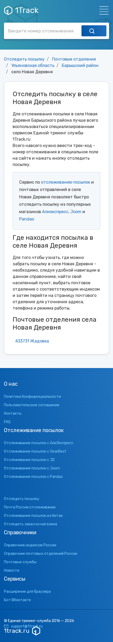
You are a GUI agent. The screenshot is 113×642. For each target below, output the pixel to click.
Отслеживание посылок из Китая (33, 515)
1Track (26, 10)
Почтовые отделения (74, 59)
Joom (75, 211)
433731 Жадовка (32, 341)
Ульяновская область (32, 65)
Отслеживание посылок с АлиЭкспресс (38, 443)
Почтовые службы (20, 562)
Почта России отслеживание (30, 507)
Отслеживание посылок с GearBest (35, 451)
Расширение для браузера (27, 591)
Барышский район (80, 65)
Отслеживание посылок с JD (29, 460)
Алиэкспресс (55, 211)
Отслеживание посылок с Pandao (33, 476)
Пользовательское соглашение (31, 405)
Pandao (26, 219)
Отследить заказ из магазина (30, 524)
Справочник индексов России (30, 545)
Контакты (13, 413)
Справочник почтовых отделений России (40, 553)
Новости (11, 570)
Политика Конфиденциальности (32, 396)
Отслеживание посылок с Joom (32, 468)
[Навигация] (102, 10)
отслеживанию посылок (65, 182)
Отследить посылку (24, 59)
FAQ (7, 422)
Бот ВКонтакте (17, 600)
